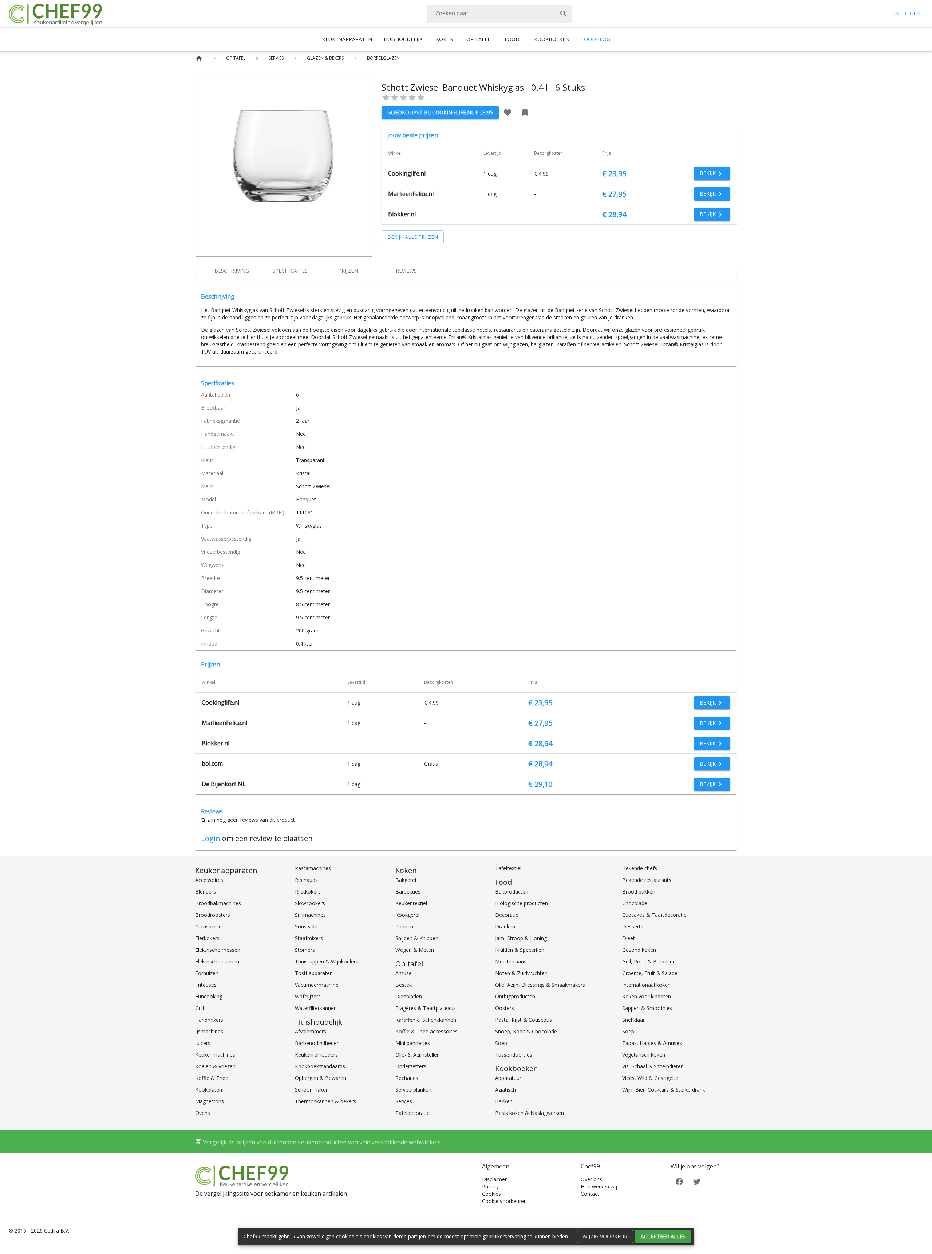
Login (210, 838)
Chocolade (634, 903)
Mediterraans (510, 961)
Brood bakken (638, 891)
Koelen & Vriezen (215, 1066)
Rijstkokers (308, 891)
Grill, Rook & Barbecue (649, 961)
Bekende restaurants (646, 879)
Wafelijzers (308, 996)
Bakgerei (405, 879)
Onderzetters (410, 1066)
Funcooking (208, 996)
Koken (444, 39)
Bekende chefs (639, 868)
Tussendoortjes (513, 1054)
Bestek (403, 984)
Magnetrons (209, 1101)
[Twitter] (697, 1181)
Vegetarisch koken (643, 1054)
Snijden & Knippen (416, 938)
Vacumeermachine (317, 984)
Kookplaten (208, 1089)
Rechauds (306, 879)
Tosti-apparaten (314, 973)
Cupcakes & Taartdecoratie (654, 914)
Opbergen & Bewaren (320, 1077)
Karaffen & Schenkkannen (425, 1019)
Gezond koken (639, 949)
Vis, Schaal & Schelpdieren (653, 1066)
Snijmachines (310, 914)
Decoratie (506, 914)
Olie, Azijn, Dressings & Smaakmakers (540, 984)
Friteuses (206, 984)
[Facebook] (679, 1181)
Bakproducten (511, 891)
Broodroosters (212, 914)
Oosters (504, 1008)
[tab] (231, 271)
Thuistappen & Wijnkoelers (326, 961)
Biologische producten (521, 903)
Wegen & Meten (414, 949)
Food (512, 39)
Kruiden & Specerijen (519, 949)
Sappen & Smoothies (647, 1008)
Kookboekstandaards (320, 1066)
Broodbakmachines (218, 903)
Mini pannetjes (412, 1043)
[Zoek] (563, 14)
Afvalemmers (310, 1031)
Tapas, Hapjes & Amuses (652, 1043)
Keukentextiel (411, 903)
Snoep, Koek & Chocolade (526, 1031)
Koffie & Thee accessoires (426, 1031)
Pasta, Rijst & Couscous (523, 1019)
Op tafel (478, 39)
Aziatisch (505, 1089)
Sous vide (306, 926)
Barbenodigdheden (317, 1043)
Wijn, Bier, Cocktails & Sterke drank (663, 1089)
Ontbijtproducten (515, 996)
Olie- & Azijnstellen (417, 1054)
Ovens (202, 1112)
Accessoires (209, 879)
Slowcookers (310, 903)
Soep (501, 1043)
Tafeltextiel (508, 868)
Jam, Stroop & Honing (521, 938)
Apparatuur (508, 1077)
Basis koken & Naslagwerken (529, 1112)
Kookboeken (551, 39)
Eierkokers (207, 938)
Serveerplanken (413, 1089)
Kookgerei (407, 914)
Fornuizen (206, 973)
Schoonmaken (312, 1089)
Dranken (505, 926)
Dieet (628, 938)
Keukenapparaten (347, 39)
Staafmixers (309, 938)
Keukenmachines (215, 1054)
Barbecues (407, 891)
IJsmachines (209, 1031)
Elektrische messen (217, 949)
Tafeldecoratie (412, 1112)
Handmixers (209, 1019)
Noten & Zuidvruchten (521, 973)
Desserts (632, 926)
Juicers (202, 1043)
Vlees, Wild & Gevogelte (650, 1077)
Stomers (305, 949)
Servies (403, 1101)
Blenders (205, 891)
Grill (199, 1008)
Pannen (404, 926)
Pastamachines (313, 868)
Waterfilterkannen (316, 1008)
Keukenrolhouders (316, 1054)
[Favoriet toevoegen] (507, 112)
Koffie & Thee (211, 1077)
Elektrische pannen (217, 961)
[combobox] (499, 14)
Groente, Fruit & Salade (650, 973)
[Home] (199, 58)
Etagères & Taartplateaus (425, 1008)
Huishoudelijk (403, 39)
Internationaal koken (646, 984)
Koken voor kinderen (646, 996)
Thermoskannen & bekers (325, 1101)
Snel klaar (633, 1019)
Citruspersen (210, 926)
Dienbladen (408, 996)
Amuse (403, 973)
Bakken (504, 1101)
